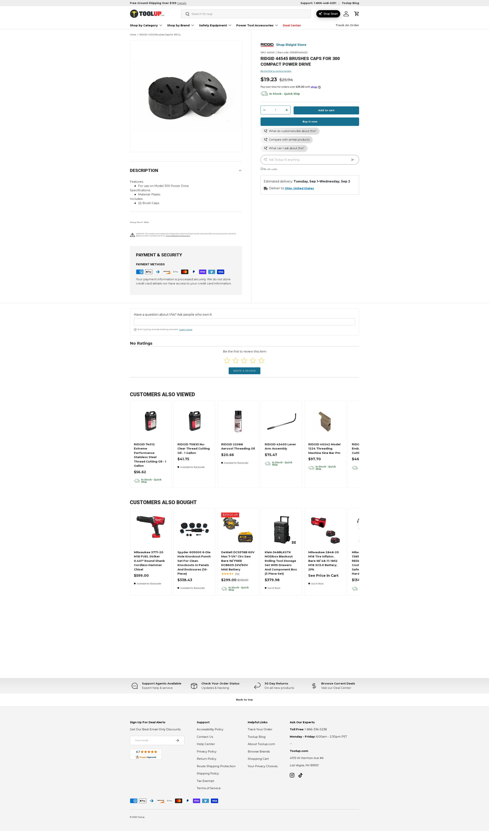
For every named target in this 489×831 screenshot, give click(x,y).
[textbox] (244, 322)
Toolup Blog (350, 3)
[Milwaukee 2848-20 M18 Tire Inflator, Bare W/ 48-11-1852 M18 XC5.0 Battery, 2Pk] (325, 529)
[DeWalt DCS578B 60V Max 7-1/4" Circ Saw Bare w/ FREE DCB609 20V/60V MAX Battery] (238, 529)
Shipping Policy (208, 773)
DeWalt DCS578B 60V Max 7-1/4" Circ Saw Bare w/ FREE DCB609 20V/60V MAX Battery (237, 560)
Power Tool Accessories (255, 25)
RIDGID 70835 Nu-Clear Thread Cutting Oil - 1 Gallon (193, 448)
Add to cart (326, 110)
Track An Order (347, 25)
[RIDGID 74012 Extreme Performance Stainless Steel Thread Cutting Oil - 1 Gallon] (151, 421)
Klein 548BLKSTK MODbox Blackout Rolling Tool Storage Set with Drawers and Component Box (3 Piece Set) (281, 563)
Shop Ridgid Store (291, 45)
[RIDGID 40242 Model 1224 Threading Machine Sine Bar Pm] (325, 421)
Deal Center (292, 25)
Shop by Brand (178, 25)
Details (181, 3)
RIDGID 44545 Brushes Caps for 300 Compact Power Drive (160, 35)
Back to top (244, 699)
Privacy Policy (206, 751)
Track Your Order (260, 729)
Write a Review (244, 370)
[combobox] (246, 14)
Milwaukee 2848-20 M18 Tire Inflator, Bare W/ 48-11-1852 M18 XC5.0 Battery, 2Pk (323, 560)
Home (133, 35)
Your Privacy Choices (263, 766)
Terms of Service (209, 788)
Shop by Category (144, 25)
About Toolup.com (261, 744)
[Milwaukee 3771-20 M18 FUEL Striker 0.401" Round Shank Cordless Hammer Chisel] (151, 529)
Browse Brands (259, 751)
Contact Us (205, 737)
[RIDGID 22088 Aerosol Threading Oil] (238, 421)
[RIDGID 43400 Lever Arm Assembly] (281, 421)
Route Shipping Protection (216, 766)
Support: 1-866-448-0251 (318, 3)
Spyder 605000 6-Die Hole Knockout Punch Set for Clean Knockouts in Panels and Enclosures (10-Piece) (194, 563)
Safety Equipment (213, 25)
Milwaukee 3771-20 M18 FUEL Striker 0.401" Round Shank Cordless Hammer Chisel (149, 560)
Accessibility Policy (210, 729)
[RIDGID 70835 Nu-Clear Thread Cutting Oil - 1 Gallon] (194, 421)
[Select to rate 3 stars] (244, 360)
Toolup (141, 817)
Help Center (206, 744)
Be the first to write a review (276, 71)
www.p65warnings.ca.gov (178, 235)
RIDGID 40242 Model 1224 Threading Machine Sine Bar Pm (324, 448)
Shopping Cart (258, 759)
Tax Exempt (205, 781)
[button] (357, 14)
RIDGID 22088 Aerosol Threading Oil (238, 446)
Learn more (185, 329)
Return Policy (206, 759)
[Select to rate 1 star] (227, 360)
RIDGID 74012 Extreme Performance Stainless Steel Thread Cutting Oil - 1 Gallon (150, 455)
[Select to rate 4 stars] (253, 360)
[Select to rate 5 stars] (261, 360)
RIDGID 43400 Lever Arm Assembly (280, 446)
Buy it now (310, 121)
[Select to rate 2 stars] (236, 360)
